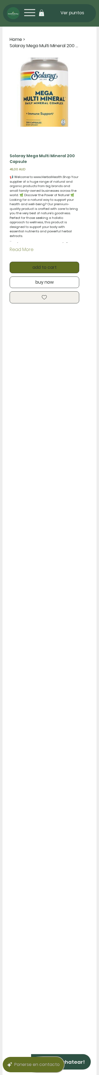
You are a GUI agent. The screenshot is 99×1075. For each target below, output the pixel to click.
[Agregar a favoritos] (44, 297)
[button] (41, 13)
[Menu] (29, 12)
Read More (22, 249)
